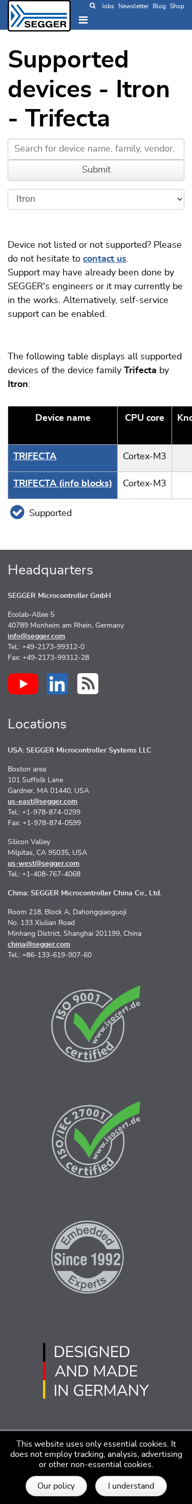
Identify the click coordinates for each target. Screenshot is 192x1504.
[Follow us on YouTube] (23, 684)
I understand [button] (131, 1486)
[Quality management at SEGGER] (96, 1023)
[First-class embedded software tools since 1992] (96, 1255)
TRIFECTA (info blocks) (62, 483)
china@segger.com (39, 944)
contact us (104, 259)
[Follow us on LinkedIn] (59, 684)
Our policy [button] (56, 1486)
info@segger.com (36, 636)
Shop (177, 6)
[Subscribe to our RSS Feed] (88, 684)
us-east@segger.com (42, 801)
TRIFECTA (34, 456)
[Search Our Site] (92, 6)
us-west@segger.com (43, 863)
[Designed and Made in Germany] (96, 1371)
